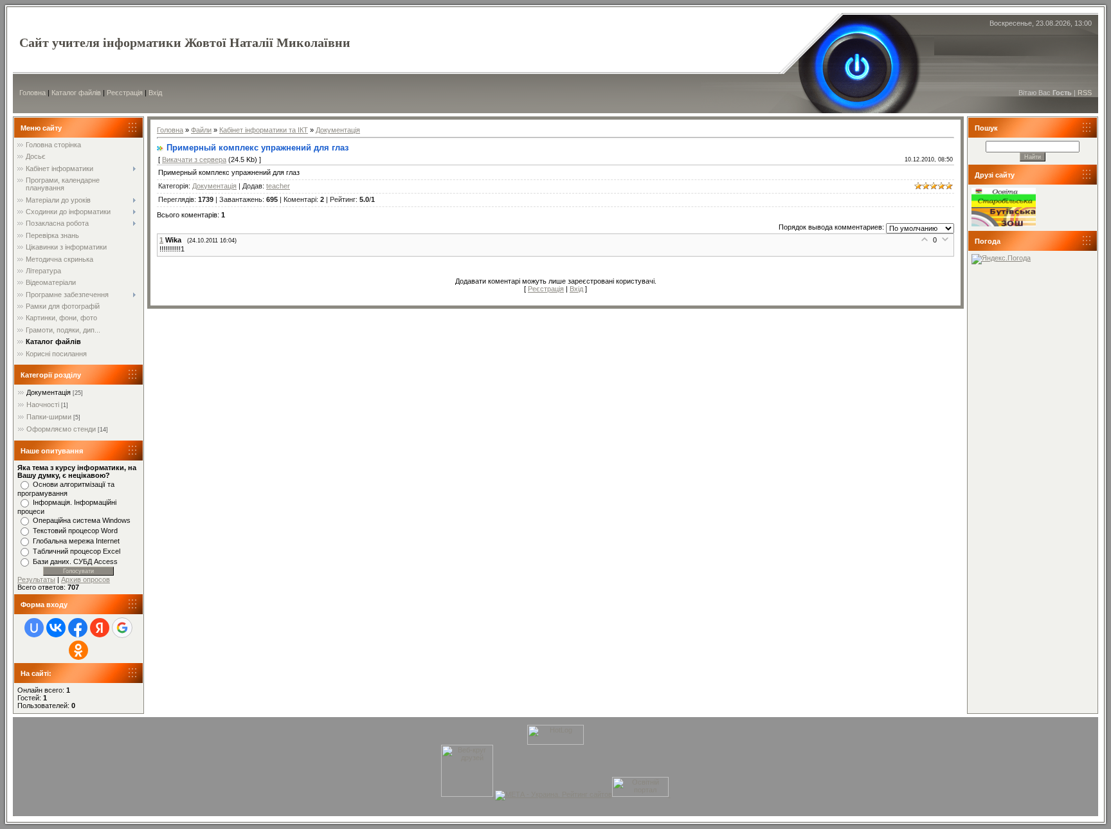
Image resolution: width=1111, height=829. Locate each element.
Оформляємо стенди (61, 429)
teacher (278, 186)
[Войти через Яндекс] (99, 627)
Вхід (155, 92)
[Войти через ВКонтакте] (56, 627)
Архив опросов (85, 579)
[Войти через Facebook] (77, 627)
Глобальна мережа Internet (76, 541)
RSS (1085, 92)
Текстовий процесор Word (75, 530)
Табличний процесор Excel (76, 551)
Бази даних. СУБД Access (75, 561)
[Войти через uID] (34, 627)
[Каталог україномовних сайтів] (670, 794)
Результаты (36, 579)
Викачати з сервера (194, 159)
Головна (32, 92)
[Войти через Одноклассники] (78, 650)
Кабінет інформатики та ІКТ (263, 130)
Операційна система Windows (82, 520)
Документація (48, 392)
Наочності (42, 404)
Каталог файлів (76, 92)
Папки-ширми (48, 417)
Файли (201, 130)
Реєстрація (125, 92)
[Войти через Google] (122, 627)
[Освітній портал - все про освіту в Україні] (640, 794)
